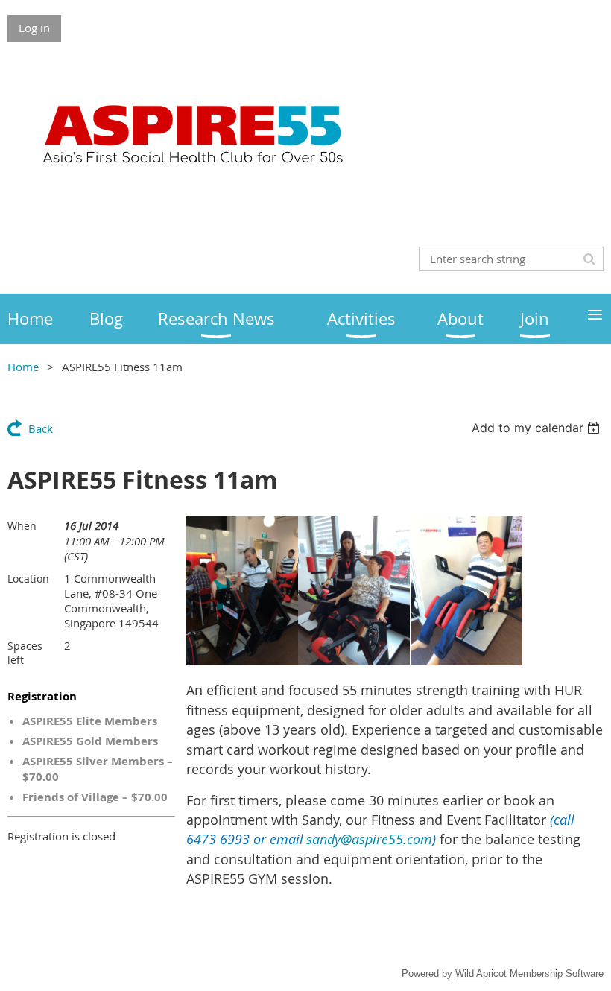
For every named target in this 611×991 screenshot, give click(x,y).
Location (28, 579)
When (22, 526)
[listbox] (538, 428)
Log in (34, 27)
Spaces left (24, 653)
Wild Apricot (481, 973)
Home (23, 366)
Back (40, 428)
